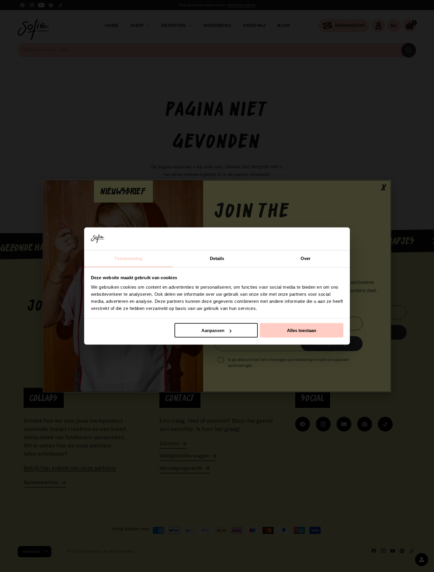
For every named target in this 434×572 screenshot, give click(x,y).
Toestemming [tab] (128, 258)
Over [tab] (306, 258)
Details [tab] (217, 258)
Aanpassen (212, 330)
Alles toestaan (301, 330)
